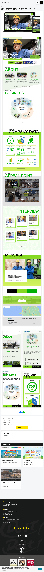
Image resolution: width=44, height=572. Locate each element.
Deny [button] (36, 568)
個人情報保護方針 (22, 541)
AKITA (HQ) (7, 502)
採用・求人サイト (11, 424)
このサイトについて (22, 544)
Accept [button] (40, 568)
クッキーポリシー (22, 543)
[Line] (24, 412)
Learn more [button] (4, 570)
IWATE (6, 509)
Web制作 (9, 422)
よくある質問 (22, 540)
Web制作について (7, 435)
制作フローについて (8, 437)
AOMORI (6, 517)
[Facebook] (20, 412)
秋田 (9, 420)
